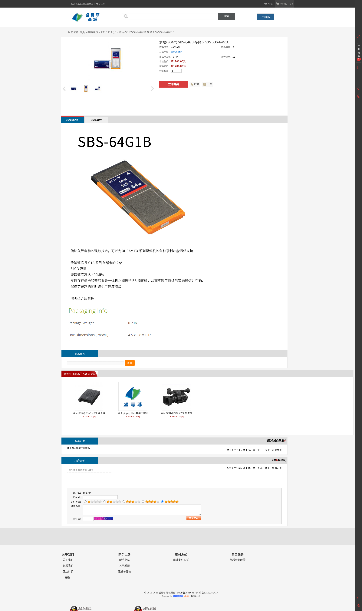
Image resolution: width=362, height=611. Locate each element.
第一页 (256, 450)
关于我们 (68, 560)
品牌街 (266, 17)
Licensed (195, 595)
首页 (82, 32)
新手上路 (124, 560)
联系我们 (68, 565)
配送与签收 (124, 571)
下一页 (271, 450)
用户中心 (268, 3)
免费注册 (100, 3)
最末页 (278, 450)
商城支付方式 (181, 560)
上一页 (263, 450)
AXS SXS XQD (108, 32)
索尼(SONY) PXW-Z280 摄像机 (176, 413)
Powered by (175, 596)
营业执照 (68, 571)
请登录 (90, 3)
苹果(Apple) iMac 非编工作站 (132, 413)
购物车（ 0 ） (287, 3)
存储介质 (92, 32)
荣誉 (68, 577)
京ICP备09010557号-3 (188, 592)
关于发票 (124, 565)
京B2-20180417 (210, 592)
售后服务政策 (237, 560)
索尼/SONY (176, 51)
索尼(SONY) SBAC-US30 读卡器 (89, 413)
